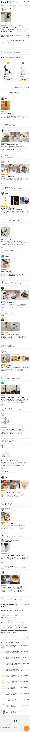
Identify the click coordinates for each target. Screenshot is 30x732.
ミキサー (19, 620)
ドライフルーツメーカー (13, 627)
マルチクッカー (22, 612)
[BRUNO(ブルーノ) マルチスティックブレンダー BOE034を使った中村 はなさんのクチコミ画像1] (6, 17)
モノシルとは (18, 724)
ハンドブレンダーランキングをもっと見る (20, 87)
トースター (8, 610)
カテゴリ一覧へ (26, 637)
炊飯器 (2, 615)
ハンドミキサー (4, 620)
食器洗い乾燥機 (4, 630)
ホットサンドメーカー (5, 622)
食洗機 (25, 627)
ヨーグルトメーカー (5, 625)
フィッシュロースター (13, 612)
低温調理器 (21, 610)
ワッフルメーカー (13, 625)
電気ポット (12, 615)
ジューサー (11, 617)
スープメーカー (4, 627)
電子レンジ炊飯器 (4, 617)
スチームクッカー (4, 612)
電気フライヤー (18, 615)
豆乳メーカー (20, 625)
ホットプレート (14, 622)
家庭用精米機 (24, 630)
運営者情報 (5, 727)
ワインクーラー (11, 630)
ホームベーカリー (21, 622)
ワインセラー (18, 630)
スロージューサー (17, 617)
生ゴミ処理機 (13, 632)
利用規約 (10, 727)
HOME (15, 721)
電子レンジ (3, 610)
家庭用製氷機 (3, 632)
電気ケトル (6, 615)
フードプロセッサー (12, 620)
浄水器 (8, 632)
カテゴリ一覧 (11, 724)
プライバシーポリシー (17, 727)
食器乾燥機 (21, 627)
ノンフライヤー (15, 610)
